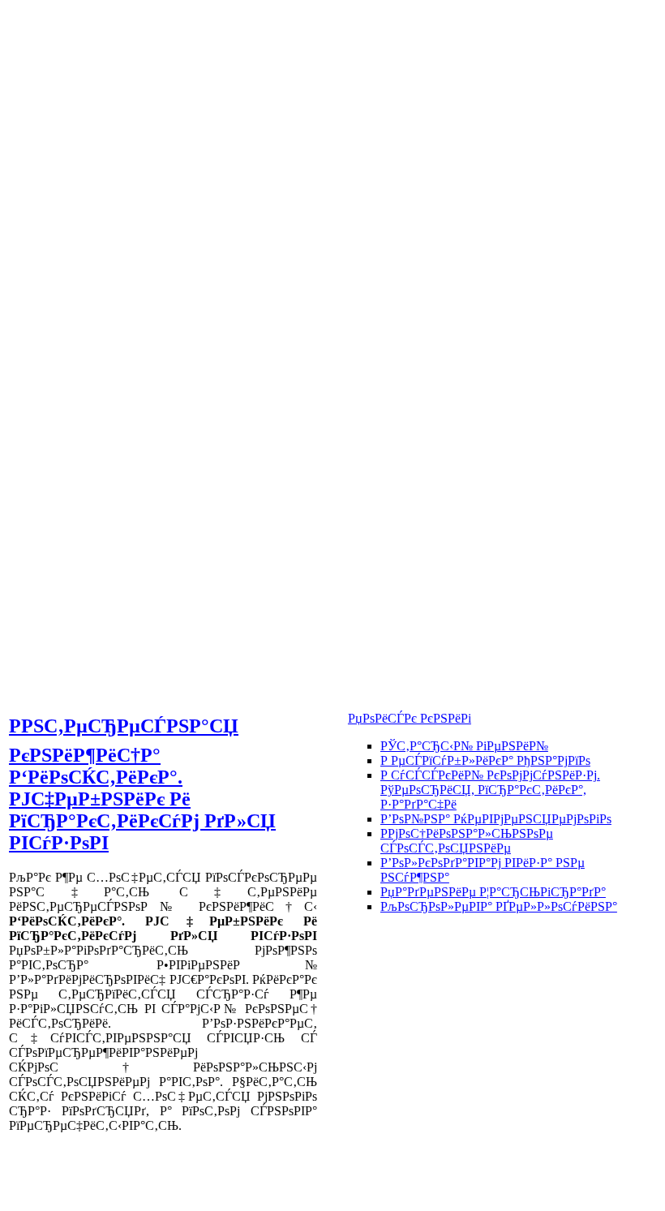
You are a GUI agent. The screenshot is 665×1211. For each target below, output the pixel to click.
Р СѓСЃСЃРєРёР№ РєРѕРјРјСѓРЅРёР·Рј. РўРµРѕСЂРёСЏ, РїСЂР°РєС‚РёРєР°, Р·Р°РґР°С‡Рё (490, 789)
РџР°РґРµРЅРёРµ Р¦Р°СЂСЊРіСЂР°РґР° (493, 892)
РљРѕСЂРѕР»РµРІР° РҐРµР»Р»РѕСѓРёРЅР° (498, 906)
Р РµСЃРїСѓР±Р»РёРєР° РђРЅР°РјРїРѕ (485, 760)
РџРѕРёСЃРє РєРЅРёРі (409, 718)
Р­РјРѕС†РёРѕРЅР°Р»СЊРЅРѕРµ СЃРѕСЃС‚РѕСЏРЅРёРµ (466, 841)
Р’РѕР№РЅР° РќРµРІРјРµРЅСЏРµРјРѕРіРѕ (495, 819)
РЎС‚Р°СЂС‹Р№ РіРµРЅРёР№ (464, 746)
